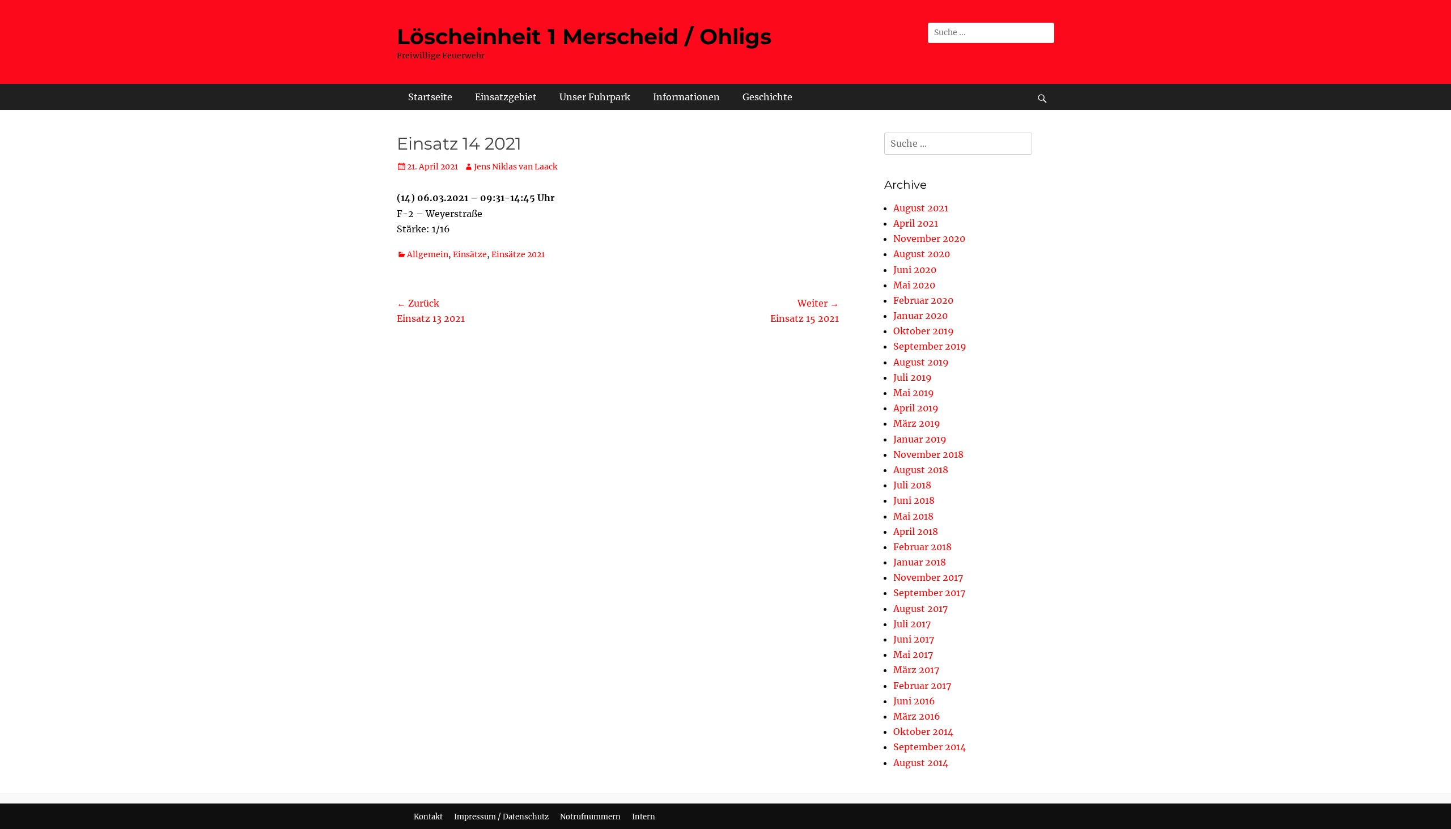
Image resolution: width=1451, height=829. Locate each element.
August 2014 (920, 762)
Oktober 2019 (923, 331)
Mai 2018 (913, 516)
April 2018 (915, 531)
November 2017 (928, 577)
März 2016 (916, 716)
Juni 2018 (914, 500)
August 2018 (920, 469)
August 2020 (921, 254)
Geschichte (767, 97)
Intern (643, 817)
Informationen (686, 97)
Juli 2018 (912, 485)
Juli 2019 (912, 377)
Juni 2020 (914, 269)
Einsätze (470, 254)
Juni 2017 (913, 639)
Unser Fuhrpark (594, 97)
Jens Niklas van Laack (515, 166)
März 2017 (916, 669)
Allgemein (427, 254)
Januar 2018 (919, 562)
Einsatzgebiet (506, 97)
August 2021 (920, 208)
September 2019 (929, 346)
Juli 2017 (912, 624)
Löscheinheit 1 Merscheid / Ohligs (584, 36)
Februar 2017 (922, 685)
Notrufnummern (590, 817)
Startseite (430, 97)
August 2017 (920, 608)
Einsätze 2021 (518, 254)
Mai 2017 (913, 654)
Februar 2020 (923, 300)
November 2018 (928, 454)
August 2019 (921, 362)
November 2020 (929, 238)
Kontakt (428, 817)
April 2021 (915, 223)
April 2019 (916, 408)
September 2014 (929, 747)
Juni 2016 (914, 701)
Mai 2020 (914, 285)
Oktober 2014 (923, 731)
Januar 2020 (920, 315)
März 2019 (916, 423)
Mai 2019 (913, 392)
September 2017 (929, 592)
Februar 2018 (922, 546)
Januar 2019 (920, 439)
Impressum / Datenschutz (501, 817)
